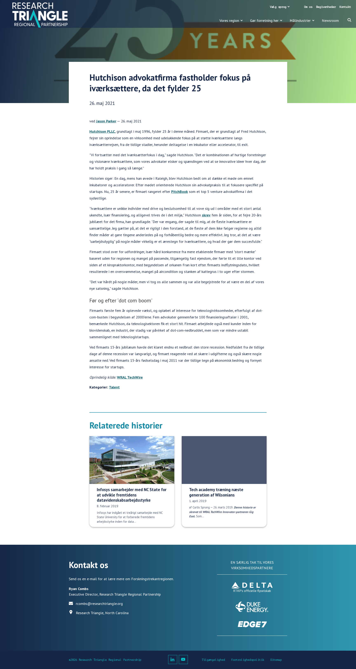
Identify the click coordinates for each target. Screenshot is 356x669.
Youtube (183, 659)
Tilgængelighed (213, 659)
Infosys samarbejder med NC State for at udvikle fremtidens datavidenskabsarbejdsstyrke (131, 495)
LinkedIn (172, 659)
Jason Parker (106, 121)
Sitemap (276, 659)
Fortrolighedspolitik (247, 659)
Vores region (229, 20)
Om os (308, 6)
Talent (114, 387)
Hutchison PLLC (102, 131)
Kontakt (345, 6)
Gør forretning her (264, 20)
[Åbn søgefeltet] (349, 20)
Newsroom (330, 20)
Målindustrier (300, 20)
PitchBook (179, 191)
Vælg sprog (278, 6)
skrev (206, 215)
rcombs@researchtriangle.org (99, 603)
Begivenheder (326, 6)
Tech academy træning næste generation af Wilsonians (216, 492)
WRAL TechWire (130, 377)
